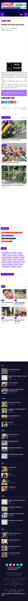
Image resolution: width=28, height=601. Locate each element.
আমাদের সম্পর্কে (20, 590)
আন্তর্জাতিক (14, 252)
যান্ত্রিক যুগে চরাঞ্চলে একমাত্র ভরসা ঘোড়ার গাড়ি (19, 320)
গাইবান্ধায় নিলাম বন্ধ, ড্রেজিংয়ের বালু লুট (15, 507)
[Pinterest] (11, 102)
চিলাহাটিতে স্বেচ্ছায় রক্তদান (7, 257)
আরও (25, 286)
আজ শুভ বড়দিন (10, 422)
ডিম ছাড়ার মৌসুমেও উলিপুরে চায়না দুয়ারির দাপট (15, 454)
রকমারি (17, 264)
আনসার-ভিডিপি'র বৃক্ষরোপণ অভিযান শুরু (14, 402)
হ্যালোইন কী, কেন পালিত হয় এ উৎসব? (14, 533)
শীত (9, 480)
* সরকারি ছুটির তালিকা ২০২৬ (7, 241)
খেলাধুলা (10, 255)
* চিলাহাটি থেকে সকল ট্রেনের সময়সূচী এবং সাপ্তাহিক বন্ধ (12, 232)
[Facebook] (2, 102)
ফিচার (4, 262)
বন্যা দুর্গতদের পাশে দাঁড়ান (12, 467)
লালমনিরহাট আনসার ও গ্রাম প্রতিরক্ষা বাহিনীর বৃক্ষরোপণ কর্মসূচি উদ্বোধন (17, 409)
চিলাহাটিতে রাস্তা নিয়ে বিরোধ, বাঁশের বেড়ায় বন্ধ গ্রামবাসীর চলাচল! (13, 185)
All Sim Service (6, 252)
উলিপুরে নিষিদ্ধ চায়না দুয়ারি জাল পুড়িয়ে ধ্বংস (15, 447)
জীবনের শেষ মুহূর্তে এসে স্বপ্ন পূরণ (7, 320)
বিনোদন (4, 264)
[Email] (14, 102)
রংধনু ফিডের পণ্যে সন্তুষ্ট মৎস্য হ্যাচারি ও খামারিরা (10, 162)
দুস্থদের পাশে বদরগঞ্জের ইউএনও (13, 382)
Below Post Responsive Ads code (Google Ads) (14, 93)
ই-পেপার (20, 252)
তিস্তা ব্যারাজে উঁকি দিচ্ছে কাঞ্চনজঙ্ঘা (14, 416)
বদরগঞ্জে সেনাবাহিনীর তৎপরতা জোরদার (14, 369)
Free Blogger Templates (14, 598)
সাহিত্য (20, 266)
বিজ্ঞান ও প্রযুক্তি (17, 262)
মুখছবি (9, 474)
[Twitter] (5, 102)
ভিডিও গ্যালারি (11, 264)
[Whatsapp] (8, 102)
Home (2, 18)
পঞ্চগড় (16, 259)
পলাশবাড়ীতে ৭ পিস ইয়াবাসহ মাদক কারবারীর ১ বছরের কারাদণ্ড (16, 501)
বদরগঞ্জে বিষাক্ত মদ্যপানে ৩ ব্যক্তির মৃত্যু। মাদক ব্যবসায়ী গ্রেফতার (17, 376)
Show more (23, 117)
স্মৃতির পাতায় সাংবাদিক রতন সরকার (7, 302)
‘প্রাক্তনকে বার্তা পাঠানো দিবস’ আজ (13, 540)
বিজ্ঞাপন (24, 262)
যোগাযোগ (9, 592)
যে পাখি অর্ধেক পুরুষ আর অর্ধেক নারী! (14, 553)
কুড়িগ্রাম (4, 255)
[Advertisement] (14, 47)
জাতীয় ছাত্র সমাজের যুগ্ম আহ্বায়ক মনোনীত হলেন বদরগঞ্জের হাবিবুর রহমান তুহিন (16, 390)
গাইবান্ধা (15, 255)
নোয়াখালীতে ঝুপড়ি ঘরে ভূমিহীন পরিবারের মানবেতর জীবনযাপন (19, 303)
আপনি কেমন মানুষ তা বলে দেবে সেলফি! (14, 546)
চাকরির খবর (21, 255)
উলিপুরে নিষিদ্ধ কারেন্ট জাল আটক (13, 441)
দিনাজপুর (4, 259)
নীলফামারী (6, 18)
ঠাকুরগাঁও (23, 257)
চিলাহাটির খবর (4, 20)
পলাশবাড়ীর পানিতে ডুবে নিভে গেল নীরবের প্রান (15, 520)
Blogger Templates (12, 596)
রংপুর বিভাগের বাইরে (6, 266)
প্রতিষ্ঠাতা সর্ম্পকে (13, 590)
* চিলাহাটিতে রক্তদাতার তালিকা (7, 235)
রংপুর (21, 264)
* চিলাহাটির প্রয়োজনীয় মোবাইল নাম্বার (9, 238)
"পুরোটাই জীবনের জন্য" (12, 487)
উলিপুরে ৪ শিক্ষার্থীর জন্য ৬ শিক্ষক (13, 434)
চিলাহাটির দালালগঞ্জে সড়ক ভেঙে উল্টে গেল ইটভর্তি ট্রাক (11, 140)
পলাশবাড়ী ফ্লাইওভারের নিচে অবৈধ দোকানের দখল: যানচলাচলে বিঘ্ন (16, 514)
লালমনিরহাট (14, 266)
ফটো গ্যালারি (21, 259)
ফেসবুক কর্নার (10, 262)
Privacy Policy (16, 592)
